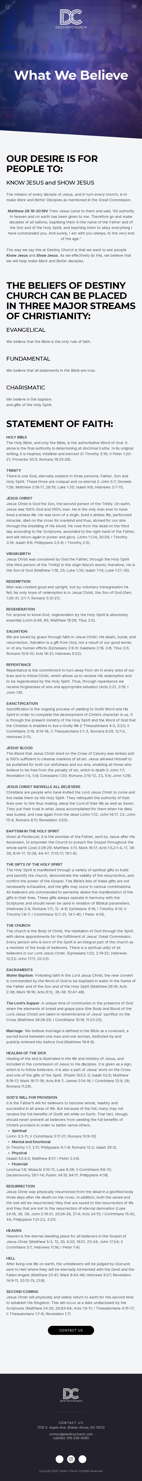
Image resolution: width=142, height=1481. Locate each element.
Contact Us (71, 1330)
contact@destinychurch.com (71, 1434)
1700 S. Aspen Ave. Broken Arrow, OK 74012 (71, 1427)
